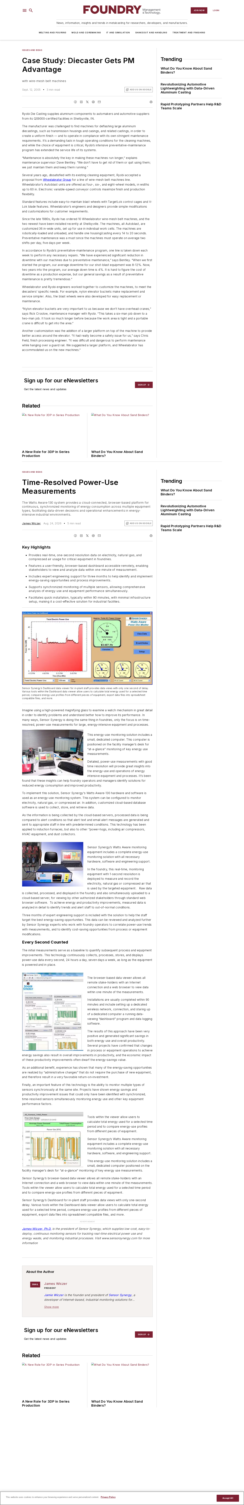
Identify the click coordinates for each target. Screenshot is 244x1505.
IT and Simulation (118, 32)
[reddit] (93, 102)
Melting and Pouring (52, 32)
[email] (99, 102)
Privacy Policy (108, 1497)
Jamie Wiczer (54, 1295)
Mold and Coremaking (86, 32)
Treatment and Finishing (188, 32)
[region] (122, 1498)
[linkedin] (81, 102)
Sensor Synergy (120, 1295)
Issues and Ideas (32, 50)
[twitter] (87, 102)
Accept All (227, 1498)
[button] (24, 10)
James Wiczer (31, 523)
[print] (151, 102)
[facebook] (75, 102)
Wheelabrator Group (57, 179)
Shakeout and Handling (151, 32)
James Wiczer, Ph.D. (36, 1228)
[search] (30, 10)
